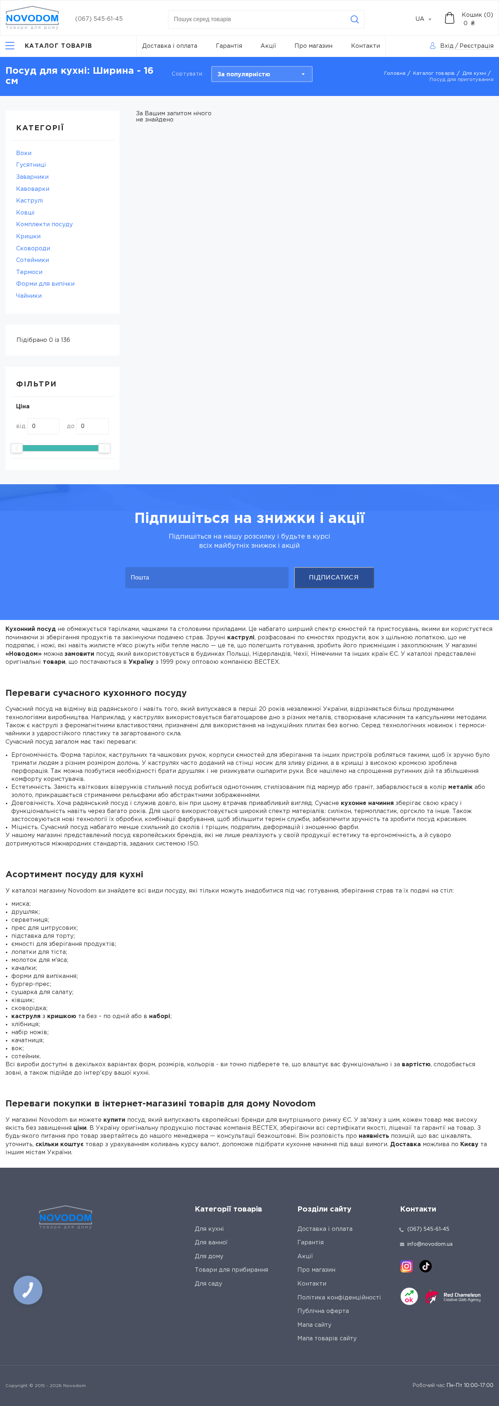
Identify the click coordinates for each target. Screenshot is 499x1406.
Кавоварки (32, 189)
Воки (23, 153)
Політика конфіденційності (339, 1298)
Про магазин (313, 46)
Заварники (32, 177)
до (71, 426)
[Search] (355, 19)
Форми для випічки (45, 284)
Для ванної (211, 1242)
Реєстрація (477, 46)
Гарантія (229, 46)
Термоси (29, 272)
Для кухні (474, 74)
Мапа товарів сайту (327, 1338)
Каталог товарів (434, 74)
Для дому (209, 1256)
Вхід (447, 46)
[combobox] (427, 19)
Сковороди (33, 248)
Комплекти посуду (44, 224)
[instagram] (406, 1266)
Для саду (208, 1284)
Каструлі (29, 201)
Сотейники (32, 260)
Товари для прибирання (231, 1270)
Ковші (25, 213)
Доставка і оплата (169, 46)
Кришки (28, 236)
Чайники (29, 296)
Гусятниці (31, 165)
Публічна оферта (323, 1311)
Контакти (365, 46)
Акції (268, 46)
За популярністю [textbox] (243, 74)
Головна (395, 74)
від (21, 426)
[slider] (16, 448)
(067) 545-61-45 (99, 19)
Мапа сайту (314, 1325)
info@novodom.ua (430, 1244)
